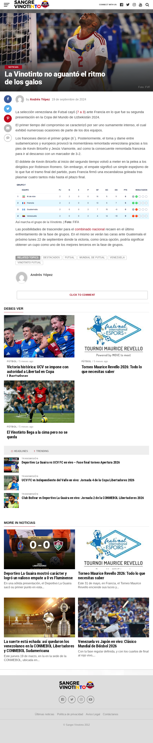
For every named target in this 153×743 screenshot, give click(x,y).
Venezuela (117, 257)
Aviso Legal (93, 714)
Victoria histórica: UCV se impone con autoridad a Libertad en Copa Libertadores (37, 371)
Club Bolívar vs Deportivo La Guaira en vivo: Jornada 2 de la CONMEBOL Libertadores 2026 (83, 498)
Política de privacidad (70, 714)
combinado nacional (90, 229)
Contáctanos (110, 714)
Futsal (69, 257)
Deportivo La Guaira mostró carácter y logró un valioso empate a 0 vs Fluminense (38, 575)
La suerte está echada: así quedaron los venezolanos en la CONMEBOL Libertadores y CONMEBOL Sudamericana (39, 646)
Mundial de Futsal (92, 257)
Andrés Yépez (40, 99)
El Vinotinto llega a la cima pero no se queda (37, 434)
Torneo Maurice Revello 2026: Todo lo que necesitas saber (112, 369)
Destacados (51, 257)
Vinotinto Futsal (29, 262)
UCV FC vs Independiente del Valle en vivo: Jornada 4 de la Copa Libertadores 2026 (78, 480)
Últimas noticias (44, 714)
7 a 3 (81, 112)
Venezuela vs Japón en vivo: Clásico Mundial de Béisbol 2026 (107, 644)
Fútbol (12, 361)
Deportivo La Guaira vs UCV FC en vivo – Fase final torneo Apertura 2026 (71, 462)
